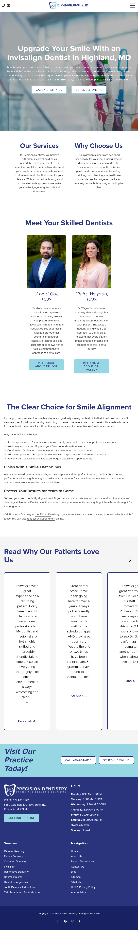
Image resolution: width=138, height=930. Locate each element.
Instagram (72, 921)
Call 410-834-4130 (49, 90)
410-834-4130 (58, 79)
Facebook (58, 921)
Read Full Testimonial (27, 702)
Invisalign (31, 434)
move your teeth (81, 418)
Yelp (80, 921)
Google (65, 921)
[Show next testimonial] (130, 560)
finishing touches (97, 474)
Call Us (3, 5)
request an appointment (41, 518)
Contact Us (8, 5)
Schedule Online (89, 90)
